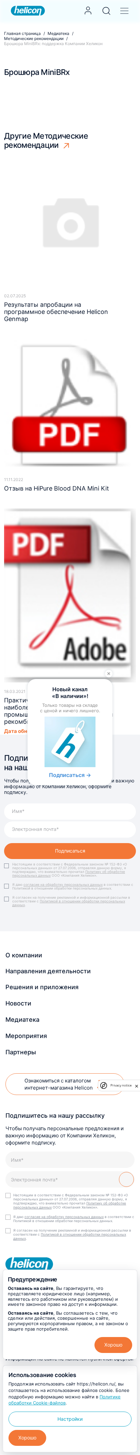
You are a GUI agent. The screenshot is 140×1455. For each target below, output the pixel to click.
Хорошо (113, 1345)
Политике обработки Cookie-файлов (64, 1400)
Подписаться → (70, 775)
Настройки (70, 1419)
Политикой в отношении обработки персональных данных (68, 903)
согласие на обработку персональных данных (63, 884)
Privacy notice (121, 1085)
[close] (136, 1086)
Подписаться (70, 851)
